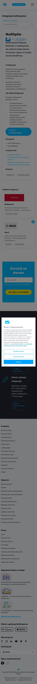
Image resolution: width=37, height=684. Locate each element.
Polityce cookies (18, 344)
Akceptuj (18, 361)
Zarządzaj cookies (18, 351)
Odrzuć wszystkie (18, 356)
